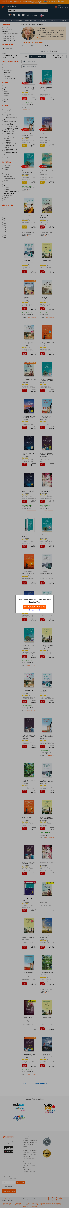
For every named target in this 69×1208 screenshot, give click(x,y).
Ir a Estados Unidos (34, 606)
